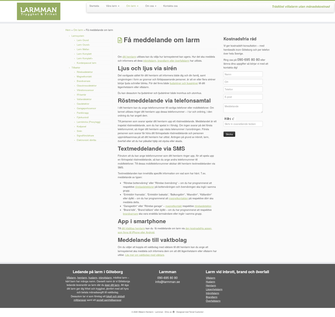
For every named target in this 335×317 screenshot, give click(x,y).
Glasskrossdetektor (86, 85)
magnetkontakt (173, 206)
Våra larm (112, 6)
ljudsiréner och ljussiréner (184, 83)
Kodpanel (81, 126)
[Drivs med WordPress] (173, 311)
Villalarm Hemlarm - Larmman (150, 311)
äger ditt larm (112, 285)
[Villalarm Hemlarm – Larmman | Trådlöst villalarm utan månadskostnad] (38, 11)
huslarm (92, 277)
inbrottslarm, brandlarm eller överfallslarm (166, 60)
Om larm (131, 6)
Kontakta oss (170, 6)
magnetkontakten (178, 198)
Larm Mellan (83, 49)
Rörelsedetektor (85, 72)
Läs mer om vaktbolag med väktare (144, 255)
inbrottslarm (105, 277)
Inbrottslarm (212, 293)
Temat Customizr (196, 311)
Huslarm (210, 281)
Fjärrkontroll (83, 117)
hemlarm (82, 277)
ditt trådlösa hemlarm (133, 228)
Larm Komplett (84, 53)
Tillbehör (76, 67)
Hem (68, 30)
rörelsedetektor (203, 206)
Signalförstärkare (85, 135)
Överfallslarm (213, 301)
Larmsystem (78, 35)
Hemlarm (211, 285)
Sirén (79, 131)
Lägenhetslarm (214, 289)
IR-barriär (81, 94)
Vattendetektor (84, 99)
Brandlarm (211, 297)
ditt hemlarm (129, 56)
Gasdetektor (83, 103)
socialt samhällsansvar (108, 300)
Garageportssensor (86, 108)
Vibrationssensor (85, 90)
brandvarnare (130, 213)
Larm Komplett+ (85, 58)
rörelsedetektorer (144, 186)
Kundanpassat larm (86, 62)
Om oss (150, 6)
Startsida (94, 6)
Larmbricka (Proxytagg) (88, 121)
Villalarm (71, 277)
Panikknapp (83, 112)
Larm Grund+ (83, 44)
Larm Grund (83, 40)
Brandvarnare (83, 81)
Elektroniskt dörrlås (86, 140)
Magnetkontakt (84, 76)
